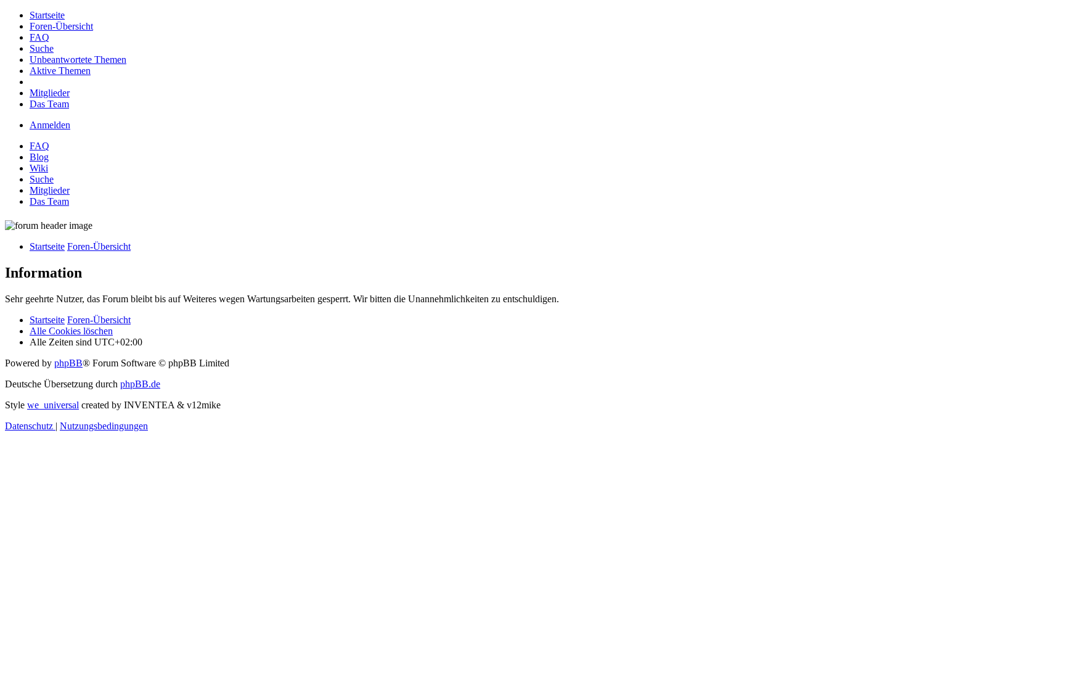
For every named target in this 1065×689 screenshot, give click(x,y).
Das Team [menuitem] (49, 201)
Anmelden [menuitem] (50, 125)
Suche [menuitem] (42, 179)
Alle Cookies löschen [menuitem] (71, 331)
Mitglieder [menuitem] (50, 190)
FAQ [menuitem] (39, 146)
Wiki (39, 168)
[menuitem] (47, 15)
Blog (39, 157)
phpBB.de (140, 384)
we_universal (53, 405)
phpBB (68, 363)
